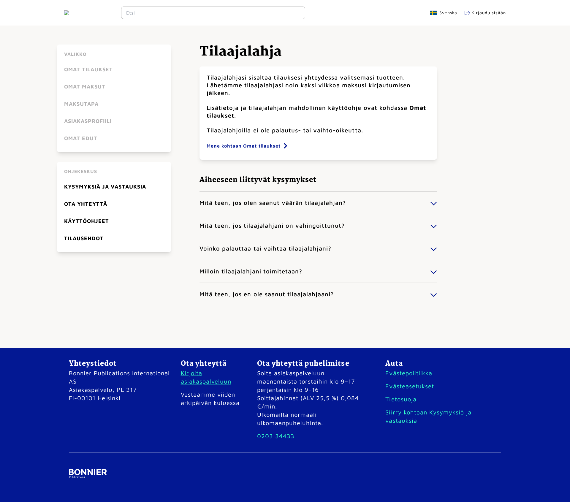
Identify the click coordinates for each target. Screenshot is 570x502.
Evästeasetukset (409, 386)
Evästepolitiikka (408, 373)
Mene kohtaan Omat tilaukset (244, 145)
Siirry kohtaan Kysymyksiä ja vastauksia (428, 416)
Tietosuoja (400, 399)
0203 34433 (275, 436)
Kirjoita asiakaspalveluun (206, 377)
